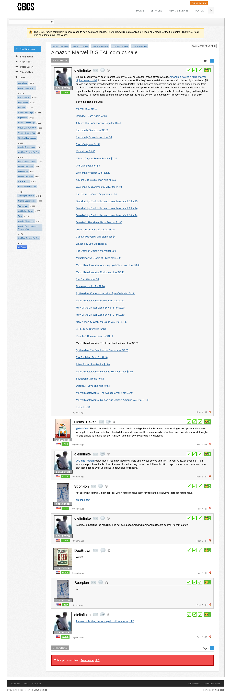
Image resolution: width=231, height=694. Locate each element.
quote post (102, 70)
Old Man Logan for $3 (88, 165)
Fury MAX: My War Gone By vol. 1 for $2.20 (100, 307)
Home (140, 10)
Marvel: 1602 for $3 (86, 108)
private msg (95, 70)
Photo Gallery (26, 66)
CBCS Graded (24, 97)
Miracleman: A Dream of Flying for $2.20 (98, 258)
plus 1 (188, 70)
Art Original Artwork (26, 195)
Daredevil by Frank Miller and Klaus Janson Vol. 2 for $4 (106, 208)
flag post (210, 412)
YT (209, 46)
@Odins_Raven (85, 460)
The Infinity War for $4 (88, 144)
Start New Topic (28, 49)
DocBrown (82, 550)
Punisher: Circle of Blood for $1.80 (94, 336)
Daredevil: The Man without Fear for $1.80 (99, 222)
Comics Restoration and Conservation (28, 227)
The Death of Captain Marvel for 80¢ (96, 250)
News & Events (179, 10)
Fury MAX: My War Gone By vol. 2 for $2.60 (100, 314)
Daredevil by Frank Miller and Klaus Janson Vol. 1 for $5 (106, 201)
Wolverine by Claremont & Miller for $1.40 (99, 187)
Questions (22, 83)
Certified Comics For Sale (28, 152)
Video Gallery (26, 71)
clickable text (83, 499)
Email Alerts (198, 46)
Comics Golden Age (26, 147)
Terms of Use (194, 683)
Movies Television (25, 166)
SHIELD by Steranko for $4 (91, 329)
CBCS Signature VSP (27, 161)
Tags (22, 77)
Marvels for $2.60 (85, 151)
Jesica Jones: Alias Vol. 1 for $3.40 (95, 229)
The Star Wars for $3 (87, 279)
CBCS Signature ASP (27, 127)
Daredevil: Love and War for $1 (93, 385)
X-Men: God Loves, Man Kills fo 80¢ (96, 179)
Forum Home (26, 56)
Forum (199, 10)
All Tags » (22, 247)
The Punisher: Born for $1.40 (92, 357)
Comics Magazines (26, 221)
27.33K (65, 92)
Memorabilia (23, 171)
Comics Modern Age (26, 88)
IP (206, 412)
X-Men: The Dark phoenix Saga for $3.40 (98, 123)
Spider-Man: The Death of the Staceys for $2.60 (102, 350)
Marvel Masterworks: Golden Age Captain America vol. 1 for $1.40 (112, 400)
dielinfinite (82, 70)
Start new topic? (90, 660)
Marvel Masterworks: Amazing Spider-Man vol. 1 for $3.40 (108, 265)
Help (26, 683)
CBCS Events (24, 181)
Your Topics (26, 61)
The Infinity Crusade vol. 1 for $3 (94, 137)
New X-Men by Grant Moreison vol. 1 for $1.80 (101, 321)
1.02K (65, 508)
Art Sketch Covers (25, 210)
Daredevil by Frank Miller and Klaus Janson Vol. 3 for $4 (106, 215)
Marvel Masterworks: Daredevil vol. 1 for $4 (100, 300)
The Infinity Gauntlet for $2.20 (92, 130)
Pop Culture (23, 102)
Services (156, 10)
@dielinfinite (82, 428)
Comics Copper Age (26, 132)
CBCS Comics (40, 689)
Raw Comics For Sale (27, 186)
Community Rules (212, 683)
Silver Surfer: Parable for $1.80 (93, 364)
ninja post (219, 689)
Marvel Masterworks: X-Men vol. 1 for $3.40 (100, 272)
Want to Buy (23, 205)
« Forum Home (60, 60)
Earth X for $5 (83, 407)
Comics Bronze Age (26, 122)
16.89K (65, 572)
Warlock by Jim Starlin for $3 (92, 243)
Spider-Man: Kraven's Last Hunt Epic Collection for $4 (105, 293)
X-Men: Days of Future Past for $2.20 (96, 158)
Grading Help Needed (27, 137)
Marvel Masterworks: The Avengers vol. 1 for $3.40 (104, 392)
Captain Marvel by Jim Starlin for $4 (95, 236)
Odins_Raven (85, 421)
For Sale (21, 107)
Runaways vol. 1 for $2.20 (90, 286)
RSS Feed (36, 683)
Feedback (15, 683)
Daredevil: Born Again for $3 (91, 115)
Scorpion (81, 486)
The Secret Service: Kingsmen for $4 (96, 194)
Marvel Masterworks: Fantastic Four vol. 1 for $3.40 (104, 371)
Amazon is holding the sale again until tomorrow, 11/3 (105, 621)
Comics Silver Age (25, 112)
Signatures (22, 117)
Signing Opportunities (27, 200)
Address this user (108, 70)
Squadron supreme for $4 (90, 378)
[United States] (58, 92)
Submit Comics (199, 3)
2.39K (65, 444)
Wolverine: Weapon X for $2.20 (93, 172)
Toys (20, 216)
